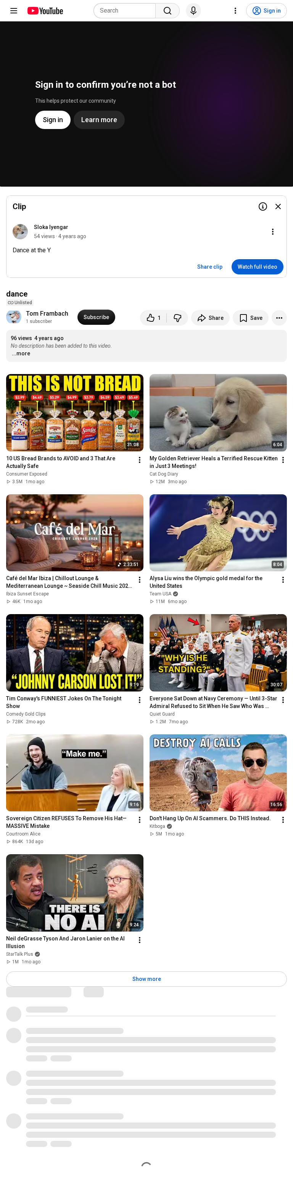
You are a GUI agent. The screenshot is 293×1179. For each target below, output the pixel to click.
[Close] (278, 206)
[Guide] (13, 10)
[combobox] (127, 10)
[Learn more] (262, 206)
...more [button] (21, 353)
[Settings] (235, 10)
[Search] (167, 10)
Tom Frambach (47, 313)
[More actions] (279, 318)
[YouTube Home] (44, 10)
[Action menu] (272, 231)
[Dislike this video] (177, 318)
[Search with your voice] (193, 10)
